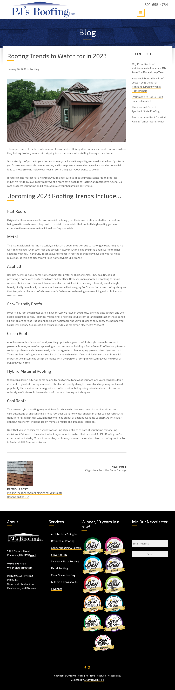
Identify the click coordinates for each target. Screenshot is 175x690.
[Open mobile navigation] (141, 13)
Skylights (56, 588)
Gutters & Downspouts (64, 582)
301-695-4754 (156, 4)
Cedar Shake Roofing (63, 575)
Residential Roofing (63, 541)
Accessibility (114, 675)
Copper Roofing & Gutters (66, 547)
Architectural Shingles (64, 534)
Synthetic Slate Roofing (65, 561)
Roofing (34, 69)
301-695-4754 (16, 563)
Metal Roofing (59, 568)
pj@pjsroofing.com (19, 567)
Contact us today (36, 442)
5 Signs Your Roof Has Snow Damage (105, 470)
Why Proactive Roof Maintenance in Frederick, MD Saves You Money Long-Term (149, 68)
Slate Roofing (59, 554)
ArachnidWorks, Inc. (94, 679)
